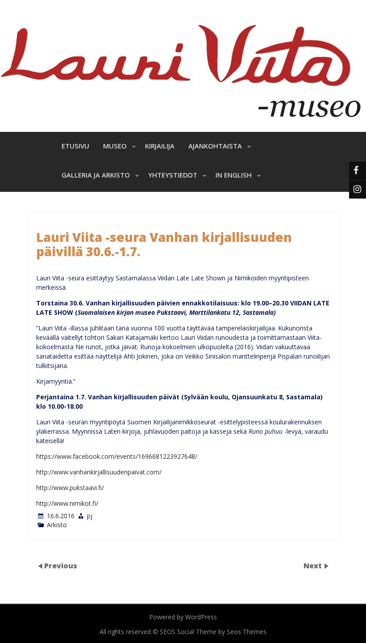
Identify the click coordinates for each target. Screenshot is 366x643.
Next (314, 566)
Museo (115, 145)
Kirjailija (160, 145)
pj (89, 516)
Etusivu (75, 145)
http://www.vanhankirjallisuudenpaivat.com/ (99, 472)
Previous (60, 566)
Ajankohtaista (215, 145)
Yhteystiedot (172, 174)
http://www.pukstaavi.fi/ (70, 487)
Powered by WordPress (183, 617)
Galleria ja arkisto (96, 174)
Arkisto (57, 524)
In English (234, 174)
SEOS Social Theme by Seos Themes (213, 631)
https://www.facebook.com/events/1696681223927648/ (116, 456)
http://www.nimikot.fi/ (67, 503)
